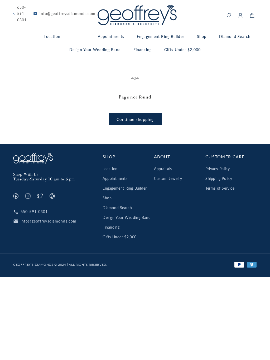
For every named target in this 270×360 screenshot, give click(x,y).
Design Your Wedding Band (127, 217)
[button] (229, 15)
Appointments (115, 178)
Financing (111, 227)
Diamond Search (117, 207)
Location (110, 168)
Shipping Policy (218, 178)
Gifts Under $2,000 (120, 237)
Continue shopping (135, 119)
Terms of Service (220, 188)
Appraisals (163, 168)
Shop (107, 198)
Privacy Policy (217, 168)
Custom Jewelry (168, 178)
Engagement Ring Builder (125, 188)
